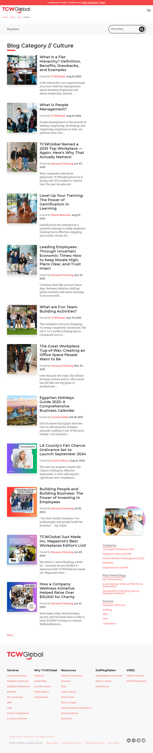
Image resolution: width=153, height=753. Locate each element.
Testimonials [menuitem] (41, 697)
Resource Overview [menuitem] (71, 675)
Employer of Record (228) (117, 553)
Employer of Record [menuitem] (114, 605)
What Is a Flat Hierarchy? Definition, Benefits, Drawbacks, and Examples (60, 63)
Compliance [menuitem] (109, 623)
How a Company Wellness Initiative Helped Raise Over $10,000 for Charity (57, 590)
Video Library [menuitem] (68, 691)
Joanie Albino (59, 460)
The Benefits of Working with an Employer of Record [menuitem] (121, 592)
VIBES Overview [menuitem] (135, 675)
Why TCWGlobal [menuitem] (45, 670)
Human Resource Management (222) (123, 558)
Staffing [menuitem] (107, 609)
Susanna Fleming (62, 163)
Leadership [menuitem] (40, 681)
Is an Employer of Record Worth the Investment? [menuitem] (123, 585)
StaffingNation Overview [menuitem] (109, 675)
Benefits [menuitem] (11, 691)
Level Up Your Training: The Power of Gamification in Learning (61, 201)
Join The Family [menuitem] (42, 686)
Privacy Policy (22, 723)
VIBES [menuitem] (130, 670)
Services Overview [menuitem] (17, 675)
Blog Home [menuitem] (13, 29)
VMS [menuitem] (105, 618)
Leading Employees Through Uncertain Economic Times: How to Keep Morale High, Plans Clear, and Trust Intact (60, 258)
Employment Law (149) (115, 567)
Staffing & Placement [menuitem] (18, 686)
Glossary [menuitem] (66, 681)
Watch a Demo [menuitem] (103, 681)
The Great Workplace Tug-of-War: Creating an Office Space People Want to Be (62, 352)
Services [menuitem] (13, 670)
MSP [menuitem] (105, 614)
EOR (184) (108, 563)
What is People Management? (54, 107)
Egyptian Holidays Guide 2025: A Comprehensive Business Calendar (58, 404)
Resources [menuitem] (68, 670)
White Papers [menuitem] (41, 691)
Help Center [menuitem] (67, 697)
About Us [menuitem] (39, 675)
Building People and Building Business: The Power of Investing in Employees (61, 495)
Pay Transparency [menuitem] (113, 579)
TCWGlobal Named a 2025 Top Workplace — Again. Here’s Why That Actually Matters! (62, 150)
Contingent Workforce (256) (118, 549)
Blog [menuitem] (63, 686)
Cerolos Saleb (59, 417)
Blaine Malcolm (61, 215)
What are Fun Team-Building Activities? (59, 309)
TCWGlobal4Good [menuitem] (136, 681)
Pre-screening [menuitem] (15, 697)
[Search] (142, 29)
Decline (131, 740)
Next (10, 635)
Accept (107, 740)
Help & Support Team (93, 2)
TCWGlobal (58, 76)
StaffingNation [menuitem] (105, 670)
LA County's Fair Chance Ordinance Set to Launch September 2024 (63, 449)
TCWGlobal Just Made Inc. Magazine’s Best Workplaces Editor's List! (63, 541)
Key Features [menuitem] (102, 686)
